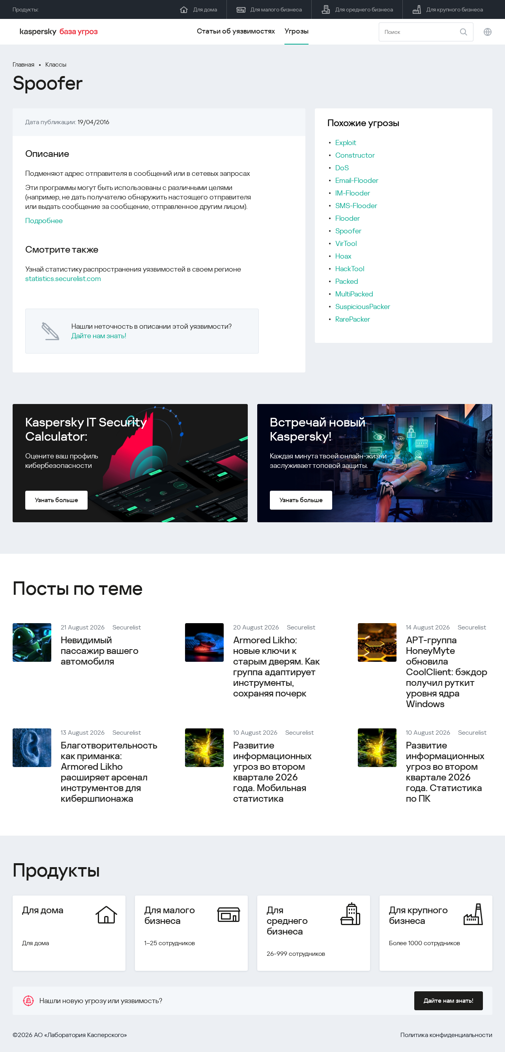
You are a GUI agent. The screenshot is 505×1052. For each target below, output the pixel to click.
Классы (55, 64)
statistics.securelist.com (63, 278)
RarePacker (352, 319)
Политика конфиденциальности (446, 1035)
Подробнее (44, 220)
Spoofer (348, 231)
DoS (342, 168)
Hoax (343, 256)
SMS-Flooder (356, 205)
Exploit (345, 142)
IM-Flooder (352, 193)
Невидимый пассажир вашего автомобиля (99, 651)
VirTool (346, 243)
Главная (23, 64)
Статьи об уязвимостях (236, 31)
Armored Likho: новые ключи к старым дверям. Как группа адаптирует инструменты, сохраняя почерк (276, 667)
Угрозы (296, 31)
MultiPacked (354, 294)
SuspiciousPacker (362, 306)
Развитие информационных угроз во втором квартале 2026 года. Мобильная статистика (272, 772)
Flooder (347, 218)
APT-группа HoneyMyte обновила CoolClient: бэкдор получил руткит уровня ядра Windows (446, 672)
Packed (346, 281)
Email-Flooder (356, 180)
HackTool (349, 268)
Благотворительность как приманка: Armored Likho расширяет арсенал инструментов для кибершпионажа (109, 772)
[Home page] (60, 32)
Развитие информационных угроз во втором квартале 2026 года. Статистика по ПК (445, 772)
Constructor (355, 155)
